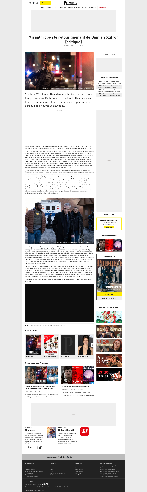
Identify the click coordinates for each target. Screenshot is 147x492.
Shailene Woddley (60, 325)
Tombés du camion (30, 469)
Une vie (27, 467)
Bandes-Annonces (74, 7)
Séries (49, 7)
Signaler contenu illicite (39, 490)
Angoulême (92, 7)
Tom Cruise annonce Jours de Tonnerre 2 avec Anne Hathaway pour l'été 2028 (109, 91)
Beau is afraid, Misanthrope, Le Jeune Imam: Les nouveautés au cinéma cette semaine (40, 387)
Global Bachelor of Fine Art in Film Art (47, 486)
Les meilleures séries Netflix (107, 469)
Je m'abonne (109, 294)
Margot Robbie (78, 473)
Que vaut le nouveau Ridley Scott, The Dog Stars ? (77, 392)
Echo (51, 471)
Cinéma (42, 7)
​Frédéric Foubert (80, 45)
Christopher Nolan (79, 466)
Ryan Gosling (78, 467)
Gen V (51, 469)
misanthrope (51, 325)
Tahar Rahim (78, 475)
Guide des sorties (43, 325)
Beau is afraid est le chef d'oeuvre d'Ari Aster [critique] (42, 394)
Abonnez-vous (45, 3)
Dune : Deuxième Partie (31, 466)
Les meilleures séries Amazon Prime (109, 471)
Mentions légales (29, 490)
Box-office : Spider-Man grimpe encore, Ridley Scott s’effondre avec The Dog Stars (109, 83)
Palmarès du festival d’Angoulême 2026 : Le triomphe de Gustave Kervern (109, 95)
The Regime (53, 467)
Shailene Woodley (83, 356)
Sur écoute (53, 475)
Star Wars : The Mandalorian (57, 473)
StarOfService (60, 486)
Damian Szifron (65, 356)
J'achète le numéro (109, 298)
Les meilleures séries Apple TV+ (108, 473)
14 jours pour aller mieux (31, 476)
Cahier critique (34, 325)
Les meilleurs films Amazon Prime (109, 476)
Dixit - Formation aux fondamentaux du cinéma (75, 486)
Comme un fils (28, 475)
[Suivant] (92, 345)
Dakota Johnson (79, 469)
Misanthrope (29, 356)
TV (55, 7)
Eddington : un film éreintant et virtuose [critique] (41, 397)
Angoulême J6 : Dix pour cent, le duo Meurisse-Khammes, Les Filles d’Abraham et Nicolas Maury (109, 87)
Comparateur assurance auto (31, 486)
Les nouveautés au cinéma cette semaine (75, 386)
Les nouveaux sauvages (50, 356)
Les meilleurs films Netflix (106, 475)
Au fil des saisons (29, 473)
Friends (52, 466)
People (84, 7)
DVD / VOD (63, 7)
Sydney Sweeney (79, 471)
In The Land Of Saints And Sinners (34, 471)
